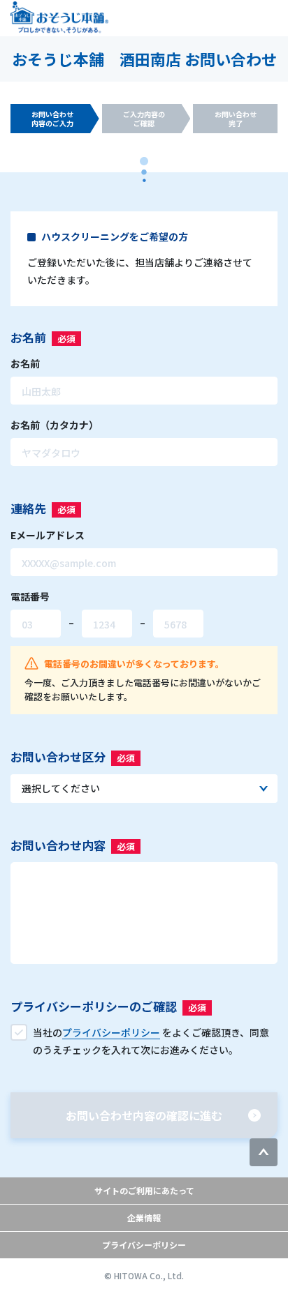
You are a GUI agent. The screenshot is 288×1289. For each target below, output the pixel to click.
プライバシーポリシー (144, 1245)
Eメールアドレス (47, 535)
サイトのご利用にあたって (144, 1190)
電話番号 (30, 596)
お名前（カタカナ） (54, 425)
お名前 (25, 363)
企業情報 (144, 1217)
